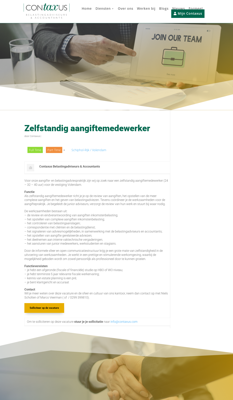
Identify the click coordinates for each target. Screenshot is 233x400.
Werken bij (146, 9)
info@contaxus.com (124, 321)
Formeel (196, 9)
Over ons (125, 9)
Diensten (103, 9)
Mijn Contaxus (189, 14)
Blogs (164, 9)
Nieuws (178, 9)
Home (87, 9)
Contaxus (35, 136)
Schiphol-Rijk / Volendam (88, 150)
